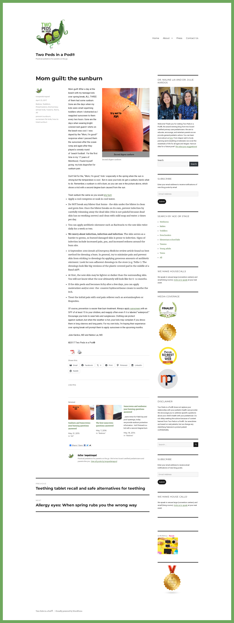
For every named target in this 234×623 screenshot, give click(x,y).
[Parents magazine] (178, 544)
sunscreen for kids (44, 119)
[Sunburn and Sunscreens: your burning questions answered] (81, 412)
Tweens (49, 110)
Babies (39, 104)
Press (179, 38)
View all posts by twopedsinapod (104, 461)
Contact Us (192, 38)
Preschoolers (41, 107)
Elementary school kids (170, 240)
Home (155, 38)
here (171, 138)
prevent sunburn (43, 116)
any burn (108, 195)
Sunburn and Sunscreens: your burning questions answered (79, 426)
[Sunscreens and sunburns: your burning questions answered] (137, 421)
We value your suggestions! (186, 147)
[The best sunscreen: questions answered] (109, 412)
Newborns (164, 222)
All (37, 112)
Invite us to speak (181, 280)
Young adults (165, 249)
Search (161, 160)
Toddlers (46, 104)
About (166, 38)
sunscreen (135, 308)
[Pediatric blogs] (178, 580)
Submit (162, 202)
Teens (56, 110)
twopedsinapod (43, 96)
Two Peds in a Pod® (55, 54)
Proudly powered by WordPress (69, 611)
